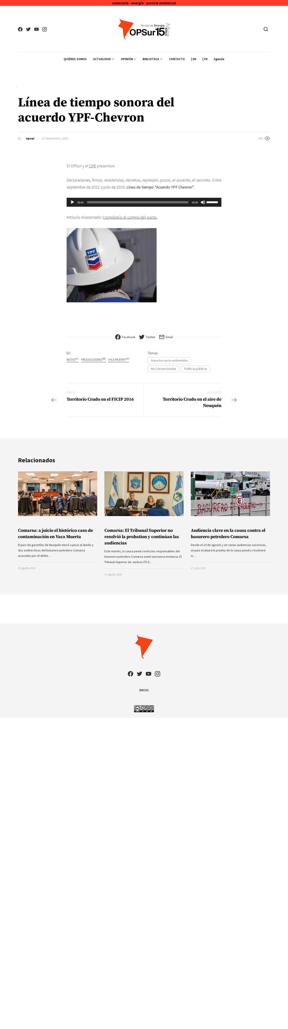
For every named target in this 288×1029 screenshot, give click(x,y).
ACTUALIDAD (102, 59)
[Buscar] (265, 29)
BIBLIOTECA (151, 59)
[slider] (213, 202)
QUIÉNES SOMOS (75, 59)
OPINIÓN (127, 59)
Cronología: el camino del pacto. (130, 217)
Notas (73, 359)
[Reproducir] (72, 202)
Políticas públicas (195, 369)
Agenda (219, 59)
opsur (30, 138)
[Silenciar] (203, 202)
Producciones (93, 359)
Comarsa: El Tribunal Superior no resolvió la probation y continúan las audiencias (141, 537)
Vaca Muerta (118, 359)
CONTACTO (177, 59)
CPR (92, 166)
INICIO (144, 690)
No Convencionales (163, 369)
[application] (144, 202)
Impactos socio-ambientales (169, 360)
